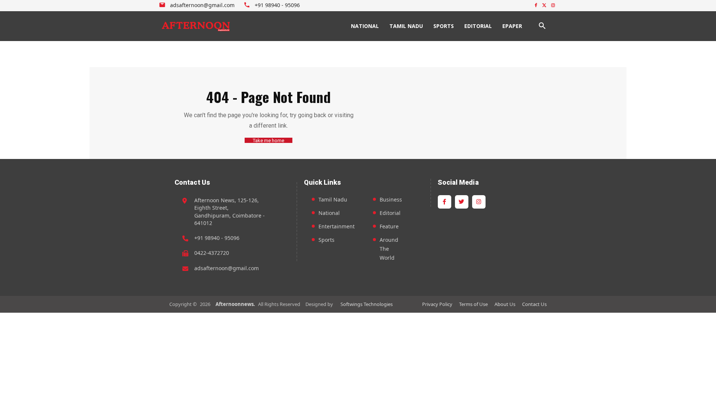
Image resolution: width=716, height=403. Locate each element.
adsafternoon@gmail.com (226, 268)
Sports (326, 239)
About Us (504, 304)
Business (391, 199)
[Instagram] (553, 5)
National (329, 212)
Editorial (390, 212)
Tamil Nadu (332, 199)
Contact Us (534, 304)
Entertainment (336, 226)
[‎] (196, 26)
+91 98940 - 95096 (216, 237)
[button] (542, 26)
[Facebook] (536, 5)
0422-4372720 (211, 252)
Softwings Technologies (366, 304)
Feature (389, 226)
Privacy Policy (437, 304)
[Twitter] (544, 5)
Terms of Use (473, 304)
